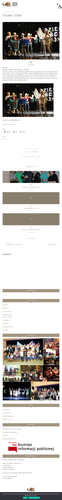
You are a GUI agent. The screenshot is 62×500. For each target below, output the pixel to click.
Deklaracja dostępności (10, 432)
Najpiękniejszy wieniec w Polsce (8, 316)
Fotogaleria (6, 320)
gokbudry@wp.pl (12, 476)
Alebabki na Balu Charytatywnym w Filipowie (31, 187)
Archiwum (5, 330)
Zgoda (25, 497)
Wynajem (5, 323)
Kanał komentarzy (8, 416)
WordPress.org (7, 419)
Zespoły (5, 305)
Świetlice (5, 308)
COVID (5, 435)
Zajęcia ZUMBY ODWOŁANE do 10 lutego (31, 208)
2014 (13, 12)
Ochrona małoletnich (9, 439)
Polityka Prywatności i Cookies (12, 429)
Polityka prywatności (34, 497)
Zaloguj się (6, 409)
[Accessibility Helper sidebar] (60, 6)
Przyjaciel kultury (8, 326)
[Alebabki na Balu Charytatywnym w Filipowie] (31, 177)
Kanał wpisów (7, 413)
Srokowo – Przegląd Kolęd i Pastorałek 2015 (31, 230)
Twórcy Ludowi (7, 311)
